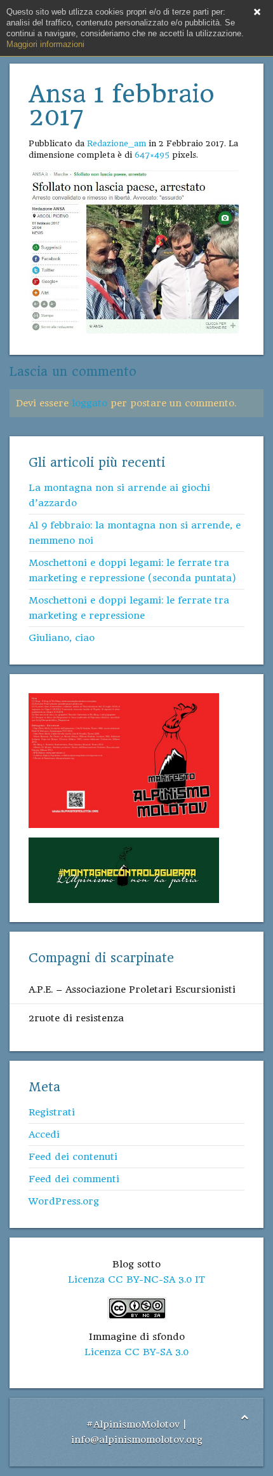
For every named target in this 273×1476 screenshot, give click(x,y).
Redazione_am (116, 143)
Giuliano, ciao (62, 638)
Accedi (44, 1134)
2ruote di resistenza (76, 1018)
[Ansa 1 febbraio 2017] (136, 252)
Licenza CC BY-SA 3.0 (136, 1352)
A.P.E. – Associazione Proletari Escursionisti (132, 989)
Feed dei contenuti (73, 1156)
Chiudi (257, 12)
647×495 (152, 155)
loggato (89, 403)
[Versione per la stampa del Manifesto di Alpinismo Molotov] (124, 760)
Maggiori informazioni (45, 44)
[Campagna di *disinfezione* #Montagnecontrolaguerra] (124, 869)
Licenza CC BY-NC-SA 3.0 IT (136, 1279)
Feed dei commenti (74, 1179)
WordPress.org (64, 1201)
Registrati (52, 1112)
